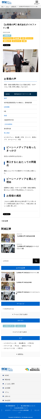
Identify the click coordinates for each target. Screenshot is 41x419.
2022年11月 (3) (9, 309)
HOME (7, 375)
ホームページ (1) (9, 348)
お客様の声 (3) (8, 326)
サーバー (29, 38)
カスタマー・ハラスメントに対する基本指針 (17, 410)
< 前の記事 (4, 221)
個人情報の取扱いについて (28, 406)
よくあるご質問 (9, 384)
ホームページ (16, 41)
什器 (24, 41)
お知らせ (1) (20, 326)
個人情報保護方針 (10, 406)
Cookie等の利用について (21, 408)
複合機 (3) (22, 343)
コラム (7, 392)
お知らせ (7, 396)
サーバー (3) (8, 346)
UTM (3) (31, 343)
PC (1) (17, 346)
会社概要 (7, 388)
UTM (23, 38)
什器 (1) (20, 348)
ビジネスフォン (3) (10, 343)
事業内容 (7, 379)
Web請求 (7, 400)
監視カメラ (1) (26, 346)
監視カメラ (7, 41)
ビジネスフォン (8, 38)
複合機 (17, 38)
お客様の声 (7, 35)
